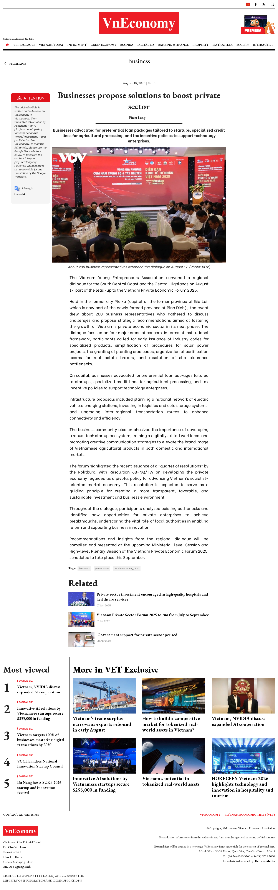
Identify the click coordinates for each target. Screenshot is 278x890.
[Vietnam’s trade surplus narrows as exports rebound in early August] (104, 695)
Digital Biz (145, 45)
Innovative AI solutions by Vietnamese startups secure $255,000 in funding (40, 713)
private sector (102, 568)
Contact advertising (21, 815)
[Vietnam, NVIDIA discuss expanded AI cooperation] (243, 695)
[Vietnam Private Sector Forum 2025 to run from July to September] (81, 619)
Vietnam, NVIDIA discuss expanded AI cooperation (38, 689)
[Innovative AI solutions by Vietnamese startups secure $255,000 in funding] (104, 755)
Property (200, 45)
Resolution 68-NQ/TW (126, 568)
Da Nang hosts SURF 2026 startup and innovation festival (39, 787)
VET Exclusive (24, 45)
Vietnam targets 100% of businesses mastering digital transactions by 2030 (40, 739)
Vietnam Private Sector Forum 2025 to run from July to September (153, 614)
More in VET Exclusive (116, 669)
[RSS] (263, 4)
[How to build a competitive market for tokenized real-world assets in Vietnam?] (173, 695)
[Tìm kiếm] (272, 4)
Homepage (17, 63)
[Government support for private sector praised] (81, 639)
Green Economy (103, 45)
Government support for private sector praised (137, 634)
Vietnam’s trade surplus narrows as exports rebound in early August (102, 724)
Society (243, 45)
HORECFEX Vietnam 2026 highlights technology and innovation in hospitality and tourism (242, 787)
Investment (76, 45)
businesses (84, 568)
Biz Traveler (222, 45)
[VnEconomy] (248, 4)
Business (126, 45)
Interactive (263, 45)
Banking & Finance (173, 45)
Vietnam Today (51, 45)
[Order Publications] (258, 24)
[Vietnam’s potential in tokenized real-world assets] (173, 755)
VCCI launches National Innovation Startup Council (40, 764)
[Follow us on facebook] (255, 4)
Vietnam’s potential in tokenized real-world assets (171, 781)
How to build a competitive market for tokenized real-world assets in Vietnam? (171, 724)
